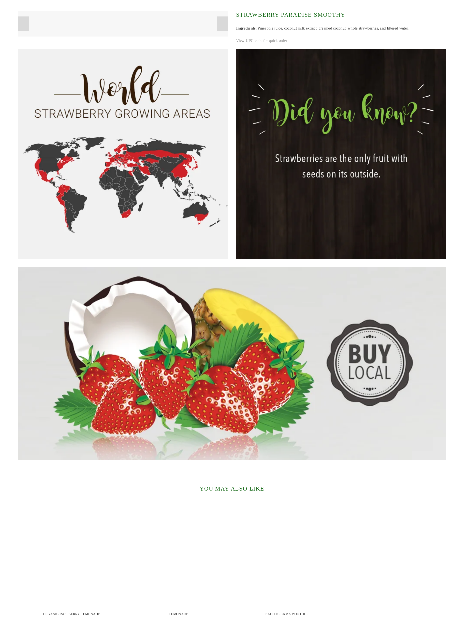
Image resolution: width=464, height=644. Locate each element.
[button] (23, 23)
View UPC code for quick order (261, 40)
